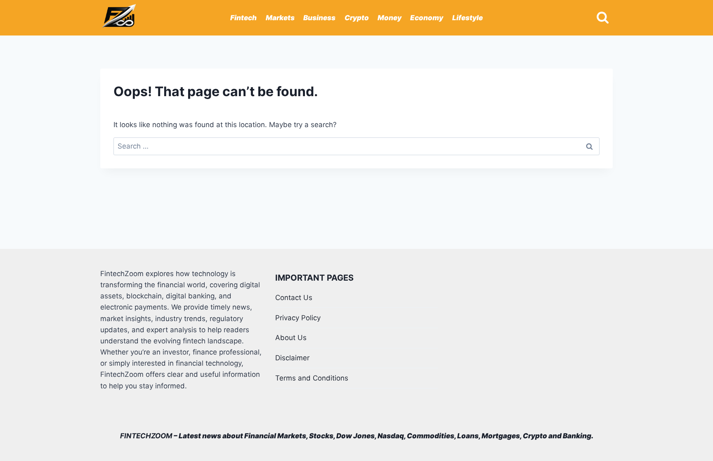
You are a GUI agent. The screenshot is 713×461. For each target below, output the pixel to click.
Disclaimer (292, 358)
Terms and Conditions (311, 378)
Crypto (357, 18)
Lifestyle (467, 18)
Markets (280, 18)
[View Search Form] (603, 18)
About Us (291, 337)
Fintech (243, 18)
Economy (426, 18)
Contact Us (293, 297)
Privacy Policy (298, 318)
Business (319, 18)
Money (389, 18)
